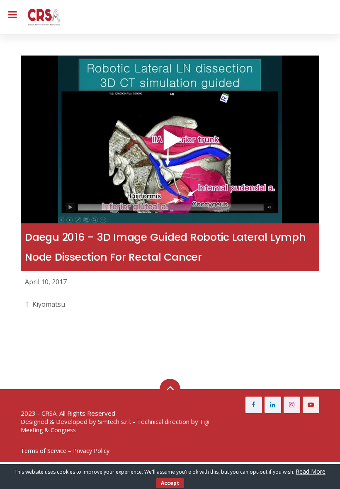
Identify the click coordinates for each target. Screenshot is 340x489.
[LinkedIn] (273, 405)
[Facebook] (253, 405)
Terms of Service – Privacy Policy (65, 451)
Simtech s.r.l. (114, 422)
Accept (170, 483)
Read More (310, 471)
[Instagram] (292, 405)
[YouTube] (311, 405)
